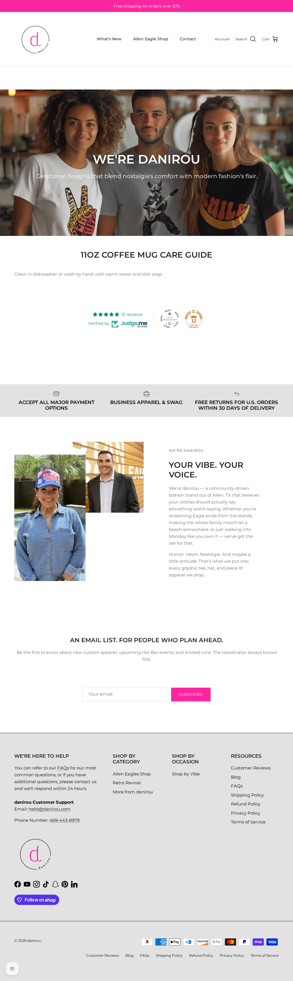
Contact (188, 38)
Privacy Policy (245, 813)
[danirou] (35, 39)
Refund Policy (245, 804)
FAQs (63, 768)
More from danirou (133, 792)
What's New (109, 38)
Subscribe (191, 694)
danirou (34, 940)
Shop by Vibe (186, 774)
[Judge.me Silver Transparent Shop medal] (170, 319)
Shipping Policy (247, 795)
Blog (236, 777)
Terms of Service (248, 822)
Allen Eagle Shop (150, 38)
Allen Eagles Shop (132, 774)
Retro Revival (127, 782)
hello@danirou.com (49, 809)
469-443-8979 (65, 820)
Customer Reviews (251, 768)
